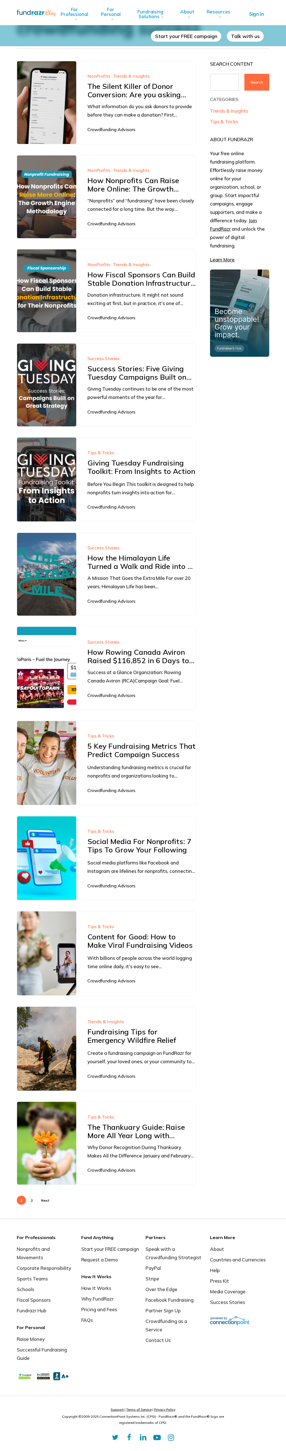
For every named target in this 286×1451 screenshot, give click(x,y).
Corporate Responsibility (44, 1268)
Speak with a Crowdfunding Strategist (173, 1253)
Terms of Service (139, 1409)
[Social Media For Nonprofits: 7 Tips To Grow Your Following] (46, 858)
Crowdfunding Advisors (111, 129)
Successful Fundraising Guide (42, 1354)
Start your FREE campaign (110, 1249)
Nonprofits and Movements (33, 1253)
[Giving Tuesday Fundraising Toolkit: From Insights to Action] (46, 479)
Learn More (222, 260)
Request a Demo (99, 1260)
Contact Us (158, 1340)
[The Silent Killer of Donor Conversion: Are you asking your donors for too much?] (46, 102)
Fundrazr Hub (31, 1310)
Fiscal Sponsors (34, 1300)
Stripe (152, 1279)
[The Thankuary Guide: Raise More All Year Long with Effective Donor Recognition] (46, 1143)
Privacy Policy (164, 1409)
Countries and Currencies (238, 1260)
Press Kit (219, 1281)
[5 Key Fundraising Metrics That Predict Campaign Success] (46, 763)
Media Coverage (228, 1291)
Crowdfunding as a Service (166, 1325)
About (217, 1249)
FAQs (87, 1320)
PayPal (153, 1268)
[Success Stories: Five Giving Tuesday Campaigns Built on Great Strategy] (46, 385)
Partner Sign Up (163, 1310)
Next (45, 1200)
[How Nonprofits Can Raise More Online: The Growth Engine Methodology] (46, 196)
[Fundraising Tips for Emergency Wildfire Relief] (46, 1049)
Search (257, 82)
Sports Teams (32, 1279)
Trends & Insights (131, 76)
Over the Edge (161, 1289)
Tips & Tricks (100, 452)
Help (215, 1270)
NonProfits (98, 76)
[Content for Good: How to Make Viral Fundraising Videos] (46, 953)
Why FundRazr (97, 1299)
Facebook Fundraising (170, 1300)
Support (117, 1409)
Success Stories (103, 358)
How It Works (96, 1288)
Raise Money (31, 1339)
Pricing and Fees (99, 1309)
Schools (25, 1289)
